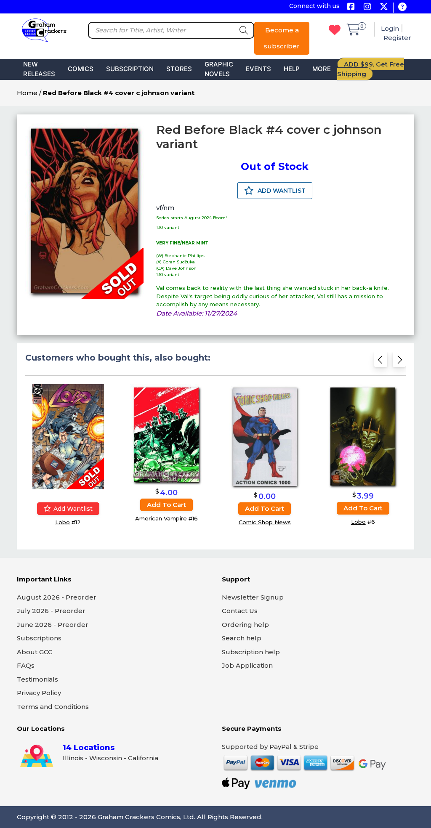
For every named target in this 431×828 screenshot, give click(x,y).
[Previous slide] (380, 362)
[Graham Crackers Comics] (44, 29)
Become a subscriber (282, 38)
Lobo (62, 522)
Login (390, 28)
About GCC (35, 652)
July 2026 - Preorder (51, 611)
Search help (241, 638)
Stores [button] (179, 69)
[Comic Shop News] (265, 436)
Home (27, 93)
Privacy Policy (39, 693)
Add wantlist (72, 508)
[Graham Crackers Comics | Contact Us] (402, 7)
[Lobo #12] (68, 436)
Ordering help (245, 625)
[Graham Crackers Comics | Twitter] (383, 7)
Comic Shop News (265, 522)
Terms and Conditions (53, 707)
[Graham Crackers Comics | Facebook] (351, 7)
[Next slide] (399, 362)
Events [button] (258, 69)
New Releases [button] (39, 69)
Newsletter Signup (253, 597)
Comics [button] (80, 69)
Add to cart (166, 505)
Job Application (247, 665)
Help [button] (292, 69)
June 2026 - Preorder (52, 625)
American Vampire (161, 518)
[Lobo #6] (363, 436)
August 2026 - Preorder (56, 597)
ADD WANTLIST (281, 190)
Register (397, 38)
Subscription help (251, 652)
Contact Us (240, 611)
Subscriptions (39, 638)
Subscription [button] (130, 69)
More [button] (321, 69)
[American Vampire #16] (166, 434)
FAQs (26, 665)
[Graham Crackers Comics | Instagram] (367, 7)
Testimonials (37, 679)
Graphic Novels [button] (219, 69)
